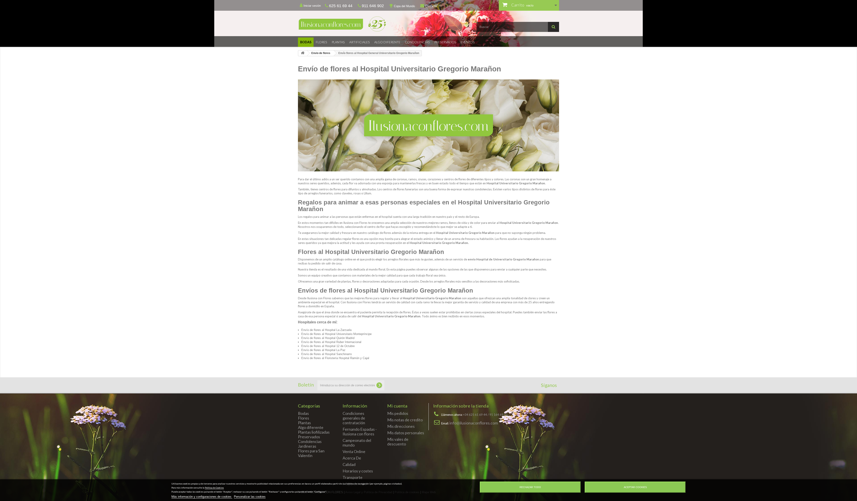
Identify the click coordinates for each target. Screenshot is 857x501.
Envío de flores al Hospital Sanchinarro (326, 354)
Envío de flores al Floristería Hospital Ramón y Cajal (335, 358)
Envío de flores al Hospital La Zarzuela (326, 330)
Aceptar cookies (635, 487)
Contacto (430, 6)
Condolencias (417, 42)
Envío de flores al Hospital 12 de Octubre (328, 346)
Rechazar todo (530, 487)
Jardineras (307, 446)
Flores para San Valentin (311, 453)
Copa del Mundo (404, 6)
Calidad (349, 464)
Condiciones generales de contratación (354, 418)
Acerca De (352, 457)
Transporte (352, 477)
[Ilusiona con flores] (361, 24)
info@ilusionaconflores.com (473, 422)
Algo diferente (387, 42)
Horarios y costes (358, 470)
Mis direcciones (401, 426)
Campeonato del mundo (357, 442)
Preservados (445, 42)
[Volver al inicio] (302, 53)
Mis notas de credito (405, 419)
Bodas (305, 42)
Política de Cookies (214, 487)
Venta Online (354, 451)
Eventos (468, 42)
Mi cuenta (397, 405)
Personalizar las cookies (250, 496)
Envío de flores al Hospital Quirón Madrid (327, 338)
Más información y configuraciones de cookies (201, 496)
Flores (321, 42)
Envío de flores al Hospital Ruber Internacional (331, 342)
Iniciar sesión (312, 5)
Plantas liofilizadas (314, 432)
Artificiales (359, 42)
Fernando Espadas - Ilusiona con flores (360, 431)
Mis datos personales (405, 432)
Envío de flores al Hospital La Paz (323, 350)
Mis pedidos (397, 413)
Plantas (338, 42)
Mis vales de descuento (397, 441)
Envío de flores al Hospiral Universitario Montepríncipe (336, 334)
